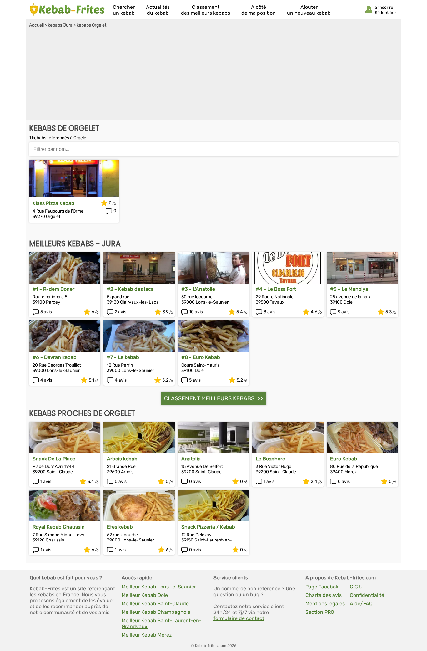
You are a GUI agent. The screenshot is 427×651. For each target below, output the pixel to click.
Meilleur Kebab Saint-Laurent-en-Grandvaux (162, 623)
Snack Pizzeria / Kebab (208, 527)
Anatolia (191, 459)
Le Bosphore (270, 459)
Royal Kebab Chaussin (59, 527)
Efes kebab (120, 527)
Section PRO (319, 612)
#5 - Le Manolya (349, 289)
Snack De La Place (54, 459)
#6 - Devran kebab (55, 357)
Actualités (158, 10)
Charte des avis (323, 595)
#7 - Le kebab (123, 357)
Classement (205, 10)
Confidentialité (367, 595)
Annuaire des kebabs (67, 10)
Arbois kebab (122, 459)
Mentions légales (325, 604)
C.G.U (356, 587)
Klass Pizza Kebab (53, 203)
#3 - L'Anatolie (198, 289)
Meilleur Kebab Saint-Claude (155, 604)
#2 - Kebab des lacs (130, 289)
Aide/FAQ (361, 604)
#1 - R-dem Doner (53, 289)
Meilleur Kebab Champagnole (156, 612)
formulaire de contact (239, 618)
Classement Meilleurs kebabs (209, 398)
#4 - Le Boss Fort (276, 289)
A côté (258, 10)
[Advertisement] (213, 75)
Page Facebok (321, 587)
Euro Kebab (343, 459)
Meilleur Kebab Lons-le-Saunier (159, 587)
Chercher (124, 10)
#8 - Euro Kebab (200, 357)
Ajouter (309, 10)
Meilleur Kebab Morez (147, 635)
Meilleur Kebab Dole (145, 595)
